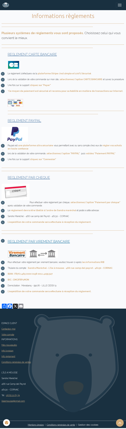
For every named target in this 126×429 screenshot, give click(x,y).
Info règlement (8, 356)
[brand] (6, 5)
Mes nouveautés (9, 345)
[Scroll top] (120, 423)
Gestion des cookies (88, 425)
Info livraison (7, 351)
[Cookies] (6, 422)
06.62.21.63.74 (13, 395)
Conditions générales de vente (61, 425)
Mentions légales (36, 425)
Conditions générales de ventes (16, 362)
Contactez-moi (8, 329)
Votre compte (8, 334)
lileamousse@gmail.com (13, 401)
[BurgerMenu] (120, 5)
